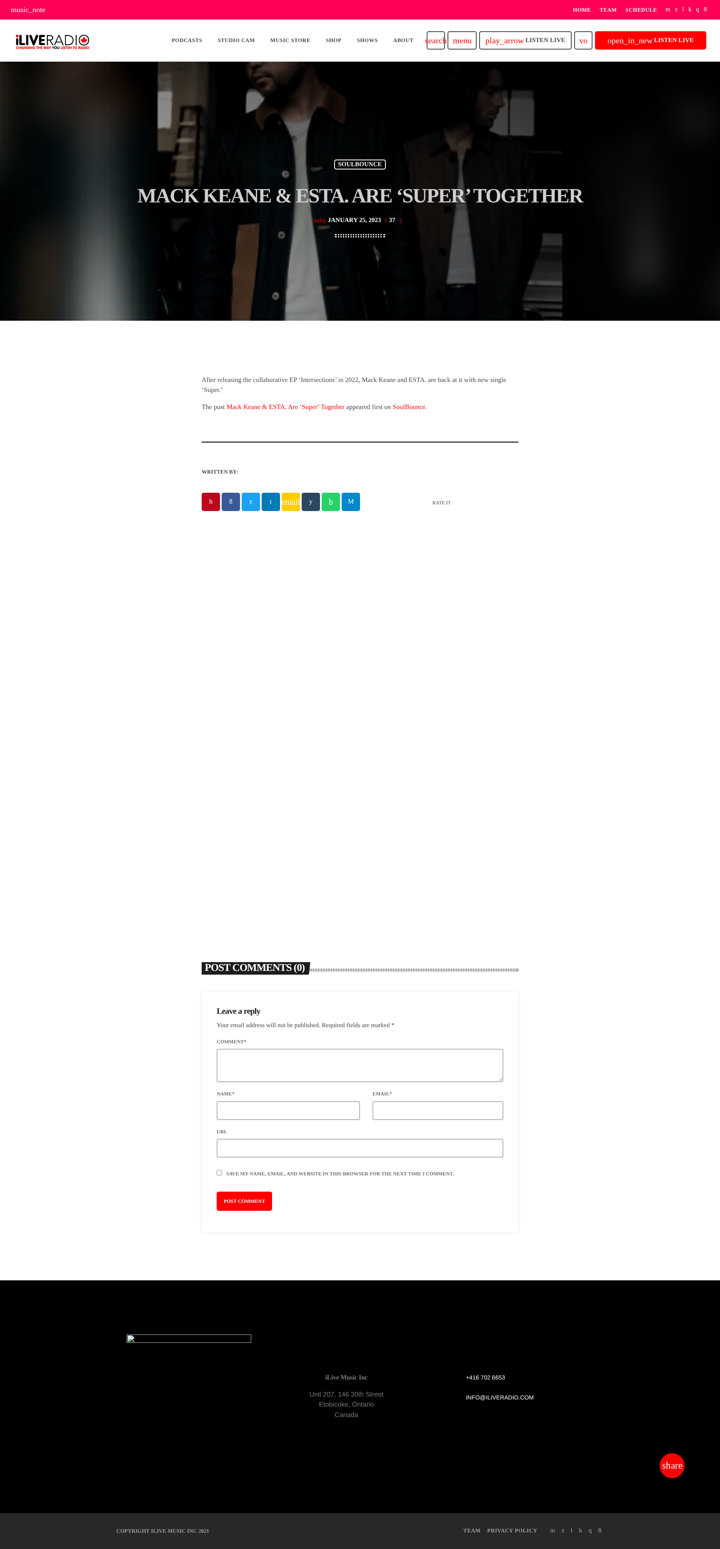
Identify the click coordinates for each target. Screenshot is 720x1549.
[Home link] (52, 40)
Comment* (231, 1042)
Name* (226, 1094)
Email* (382, 1094)
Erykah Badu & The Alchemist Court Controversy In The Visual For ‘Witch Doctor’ (436, 793)
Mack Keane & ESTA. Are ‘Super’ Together (286, 407)
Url (222, 1132)
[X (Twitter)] (676, 10)
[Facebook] (705, 10)
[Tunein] (683, 10)
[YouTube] (668, 10)
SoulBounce (408, 407)
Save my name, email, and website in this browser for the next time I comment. (340, 1174)
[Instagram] (697, 10)
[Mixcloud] (690, 10)
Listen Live (525, 40)
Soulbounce (360, 164)
